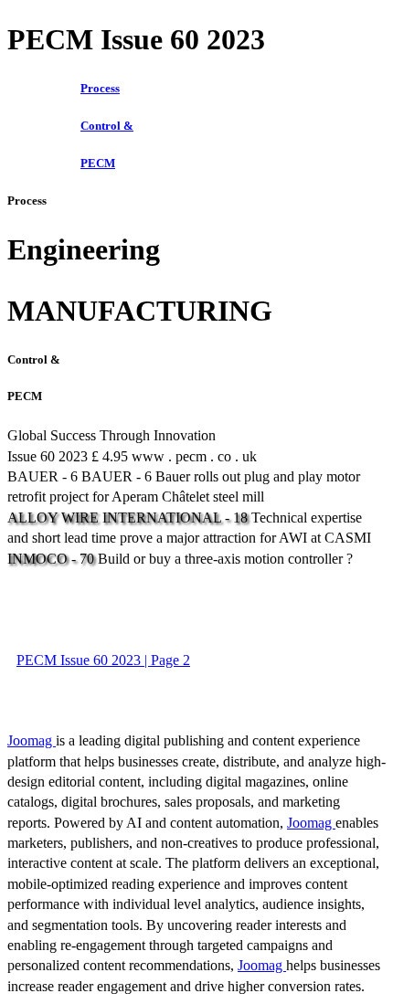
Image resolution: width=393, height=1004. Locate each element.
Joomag (31, 740)
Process (100, 88)
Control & (106, 125)
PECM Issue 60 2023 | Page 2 (103, 660)
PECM (97, 163)
